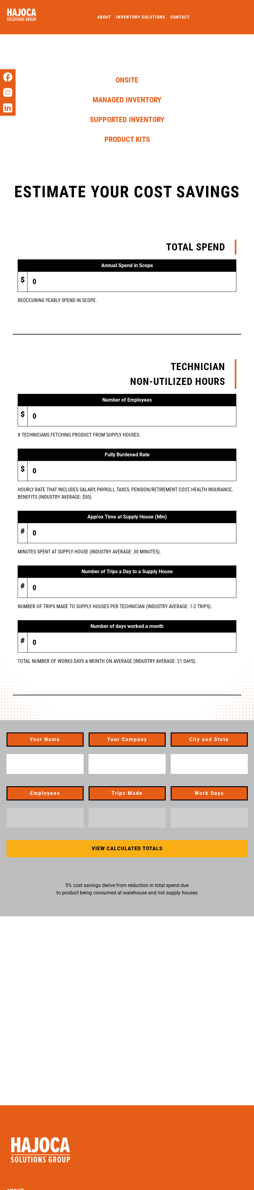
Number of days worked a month (127, 626)
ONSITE (127, 80)
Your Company (127, 739)
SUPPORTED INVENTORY (127, 119)
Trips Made (127, 793)
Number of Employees (127, 400)
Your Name (45, 739)
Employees (45, 793)
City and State (209, 739)
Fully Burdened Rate (127, 455)
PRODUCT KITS (127, 139)
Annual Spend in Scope (127, 265)
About (104, 17)
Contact (180, 17)
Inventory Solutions (140, 17)
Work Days (209, 793)
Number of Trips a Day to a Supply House (127, 571)
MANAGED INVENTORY (127, 100)
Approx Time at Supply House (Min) (127, 517)
